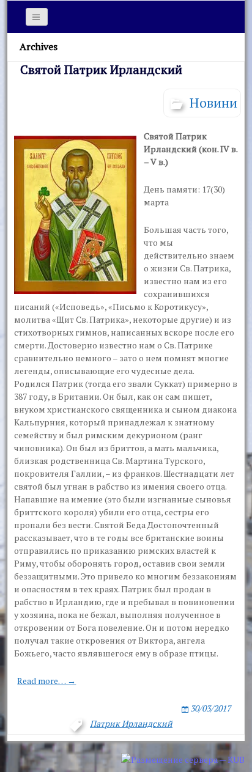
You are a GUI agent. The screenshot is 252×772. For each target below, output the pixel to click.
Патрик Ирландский (131, 723)
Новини (213, 102)
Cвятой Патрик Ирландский (101, 69)
